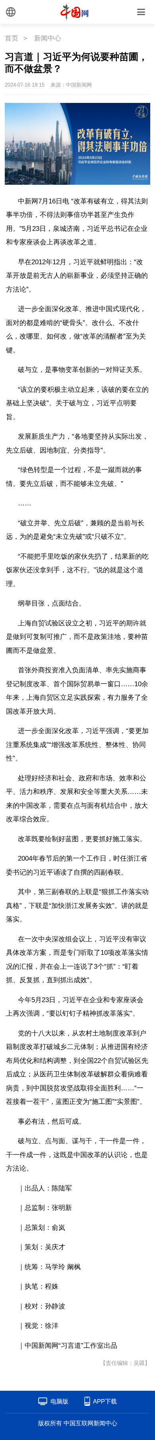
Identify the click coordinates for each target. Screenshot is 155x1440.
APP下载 (105, 1401)
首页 (11, 38)
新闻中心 (47, 38)
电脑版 (59, 1401)
